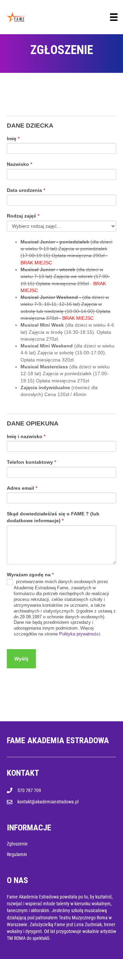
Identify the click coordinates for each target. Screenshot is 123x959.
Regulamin (17, 854)
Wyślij (21, 658)
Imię (13, 138)
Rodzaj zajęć (23, 216)
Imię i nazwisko (26, 436)
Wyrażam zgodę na (30, 574)
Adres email (22, 488)
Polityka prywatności (79, 633)
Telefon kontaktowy (31, 462)
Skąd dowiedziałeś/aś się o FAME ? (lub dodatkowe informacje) (53, 517)
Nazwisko (19, 164)
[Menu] (113, 17)
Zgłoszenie (17, 843)
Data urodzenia (26, 190)
